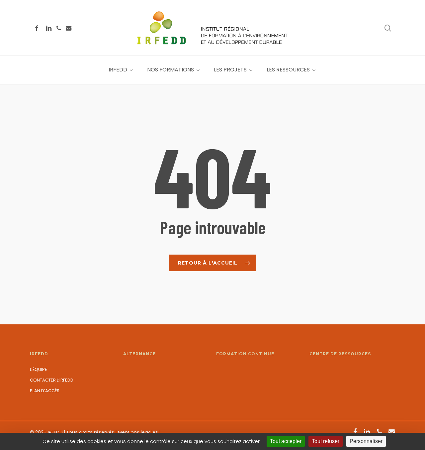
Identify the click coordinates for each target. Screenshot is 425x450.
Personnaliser (366, 441)
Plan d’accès (44, 391)
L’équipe (38, 369)
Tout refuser (325, 441)
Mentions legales (138, 432)
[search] (388, 28)
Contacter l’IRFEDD (51, 380)
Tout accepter (285, 441)
